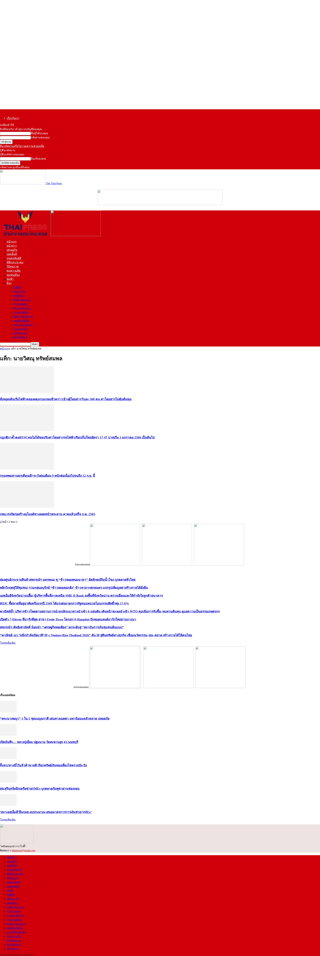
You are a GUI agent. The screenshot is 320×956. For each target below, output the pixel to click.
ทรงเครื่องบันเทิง (23, 324)
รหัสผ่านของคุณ (40, 137)
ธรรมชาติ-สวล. (22, 308)
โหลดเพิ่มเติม (8, 642)
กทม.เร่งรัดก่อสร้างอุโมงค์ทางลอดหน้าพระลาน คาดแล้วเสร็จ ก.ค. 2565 (47, 514)
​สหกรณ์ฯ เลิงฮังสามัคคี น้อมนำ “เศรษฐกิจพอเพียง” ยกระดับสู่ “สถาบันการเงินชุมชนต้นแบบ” (62, 627)
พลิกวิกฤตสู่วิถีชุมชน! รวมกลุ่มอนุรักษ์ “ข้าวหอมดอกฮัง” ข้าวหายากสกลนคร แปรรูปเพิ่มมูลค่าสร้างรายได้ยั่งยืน (74, 587)
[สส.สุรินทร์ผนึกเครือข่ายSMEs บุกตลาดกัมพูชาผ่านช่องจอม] (8, 781)
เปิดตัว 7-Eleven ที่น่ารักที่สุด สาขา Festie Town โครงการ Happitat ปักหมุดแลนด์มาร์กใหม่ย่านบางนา (68, 619)
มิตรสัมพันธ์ (20, 337)
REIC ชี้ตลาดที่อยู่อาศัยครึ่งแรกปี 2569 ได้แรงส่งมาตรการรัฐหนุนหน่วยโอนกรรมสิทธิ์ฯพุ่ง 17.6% (64, 603)
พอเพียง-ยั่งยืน (21, 320)
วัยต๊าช (17, 287)
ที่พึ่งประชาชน (15, 262)
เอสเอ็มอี (12, 254)
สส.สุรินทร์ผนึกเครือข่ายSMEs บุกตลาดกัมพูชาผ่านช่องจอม (40, 788)
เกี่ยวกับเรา (13, 118)
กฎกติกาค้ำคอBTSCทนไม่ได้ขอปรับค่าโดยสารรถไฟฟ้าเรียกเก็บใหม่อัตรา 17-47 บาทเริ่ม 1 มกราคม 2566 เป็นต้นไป (77, 437)
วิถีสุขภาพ (12, 266)
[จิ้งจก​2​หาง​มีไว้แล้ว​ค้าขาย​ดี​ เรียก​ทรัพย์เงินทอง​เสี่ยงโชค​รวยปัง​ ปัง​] (8, 758)
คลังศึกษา (19, 295)
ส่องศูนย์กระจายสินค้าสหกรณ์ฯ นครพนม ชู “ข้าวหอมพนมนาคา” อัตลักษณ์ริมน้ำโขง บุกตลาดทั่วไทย (68, 579)
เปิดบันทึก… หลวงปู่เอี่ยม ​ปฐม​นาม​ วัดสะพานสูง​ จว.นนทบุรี (39, 742)
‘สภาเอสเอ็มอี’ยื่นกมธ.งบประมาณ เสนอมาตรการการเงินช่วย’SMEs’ (46, 812)
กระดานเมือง (21, 312)
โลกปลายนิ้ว (20, 329)
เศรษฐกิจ (12, 250)
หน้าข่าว (12, 245)
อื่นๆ (9, 283)
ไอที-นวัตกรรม (21, 299)
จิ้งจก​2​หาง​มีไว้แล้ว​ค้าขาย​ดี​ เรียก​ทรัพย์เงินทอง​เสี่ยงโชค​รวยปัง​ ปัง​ (43, 765)
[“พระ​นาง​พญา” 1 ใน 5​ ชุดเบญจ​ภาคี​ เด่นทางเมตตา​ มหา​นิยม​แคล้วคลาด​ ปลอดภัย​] (8, 711)
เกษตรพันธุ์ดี (14, 258)
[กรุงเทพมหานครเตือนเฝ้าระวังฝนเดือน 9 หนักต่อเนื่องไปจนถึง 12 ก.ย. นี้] (27, 468)
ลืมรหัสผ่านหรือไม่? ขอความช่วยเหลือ (22, 146)
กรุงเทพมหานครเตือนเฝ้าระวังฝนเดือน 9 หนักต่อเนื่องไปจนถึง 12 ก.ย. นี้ (47, 475)
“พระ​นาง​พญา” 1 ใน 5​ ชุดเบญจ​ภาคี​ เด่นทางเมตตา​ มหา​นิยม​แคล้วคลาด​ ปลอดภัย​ (55, 718)
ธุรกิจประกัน (20, 333)
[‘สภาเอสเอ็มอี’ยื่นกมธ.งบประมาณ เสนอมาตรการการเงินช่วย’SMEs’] (8, 804)
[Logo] (25, 235)
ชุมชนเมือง (13, 274)
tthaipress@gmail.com (23, 850)
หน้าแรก (12, 241)
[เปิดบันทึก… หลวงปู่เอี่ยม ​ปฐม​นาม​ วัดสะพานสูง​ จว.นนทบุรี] (8, 734)
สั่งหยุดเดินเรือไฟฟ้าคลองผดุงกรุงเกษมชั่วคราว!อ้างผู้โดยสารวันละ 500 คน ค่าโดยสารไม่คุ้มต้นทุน (66, 399)
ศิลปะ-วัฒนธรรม (23, 316)
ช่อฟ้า (10, 279)
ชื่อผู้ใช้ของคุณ (39, 133)
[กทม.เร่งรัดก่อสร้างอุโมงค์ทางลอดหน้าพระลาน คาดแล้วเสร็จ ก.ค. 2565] (27, 507)
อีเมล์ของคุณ (38, 158)
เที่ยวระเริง (19, 291)
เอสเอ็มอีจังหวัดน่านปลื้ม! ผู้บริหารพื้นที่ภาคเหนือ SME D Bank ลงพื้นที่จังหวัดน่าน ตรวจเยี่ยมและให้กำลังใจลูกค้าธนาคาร (81, 595)
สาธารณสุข (20, 304)
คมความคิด (13, 270)
